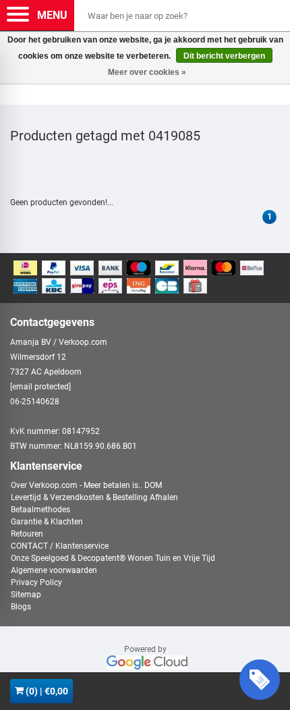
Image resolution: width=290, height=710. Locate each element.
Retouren (27, 534)
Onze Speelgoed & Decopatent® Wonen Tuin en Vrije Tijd (113, 558)
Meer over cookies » (147, 72)
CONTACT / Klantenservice (60, 546)
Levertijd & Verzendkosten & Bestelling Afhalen (94, 497)
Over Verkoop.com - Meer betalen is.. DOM (86, 485)
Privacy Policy (36, 582)
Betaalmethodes (40, 509)
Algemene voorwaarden (54, 570)
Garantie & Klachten (47, 521)
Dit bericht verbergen (224, 56)
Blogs (21, 606)
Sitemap (26, 594)
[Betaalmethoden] (145, 278)
